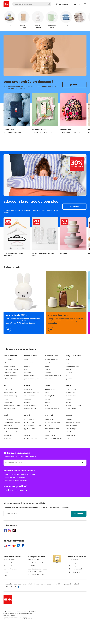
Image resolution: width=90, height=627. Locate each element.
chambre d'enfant (30, 438)
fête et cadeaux (9, 566)
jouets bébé (8, 435)
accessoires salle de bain (12, 405)
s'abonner (78, 514)
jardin (47, 405)
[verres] (45, 237)
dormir (6, 572)
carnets (47, 369)
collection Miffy (9, 379)
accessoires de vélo (52, 408)
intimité (68, 438)
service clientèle (20, 490)
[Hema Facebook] (5, 530)
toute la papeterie (51, 360)
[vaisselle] (73, 237)
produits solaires (71, 435)
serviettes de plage (11, 396)
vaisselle (69, 372)
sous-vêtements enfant (32, 425)
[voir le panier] (80, 4)
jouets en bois (71, 389)
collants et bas (50, 432)
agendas (48, 363)
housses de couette (31, 393)
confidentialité (28, 584)
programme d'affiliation (36, 574)
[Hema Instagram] (9, 530)
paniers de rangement (32, 379)
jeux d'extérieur (71, 408)
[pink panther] (73, 113)
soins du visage (71, 425)
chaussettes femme (52, 429)
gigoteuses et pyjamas (12, 422)
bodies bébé (8, 419)
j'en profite (45, 189)
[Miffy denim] (17, 113)
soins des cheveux (72, 432)
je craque (45, 67)
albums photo (50, 396)
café (67, 360)
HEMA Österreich (74, 572)
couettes (27, 399)
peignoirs (7, 399)
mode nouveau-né (10, 432)
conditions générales (43, 584)
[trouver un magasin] (83, 462)
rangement (28, 372)
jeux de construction (73, 405)
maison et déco (9, 560)
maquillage (70, 419)
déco (26, 360)
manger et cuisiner (10, 569)
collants (27, 435)
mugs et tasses (71, 363)
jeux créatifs (70, 393)
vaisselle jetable (9, 366)
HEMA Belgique (73, 566)
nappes (68, 376)
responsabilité (67, 584)
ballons (6, 363)
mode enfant (29, 419)
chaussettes (28, 432)
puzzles (68, 402)
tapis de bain (8, 402)
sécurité (77, 584)
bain (5, 575)
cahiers (47, 366)
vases (26, 369)
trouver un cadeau (10, 376)
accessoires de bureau (53, 376)
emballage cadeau (10, 372)
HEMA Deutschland (75, 569)
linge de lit (28, 389)
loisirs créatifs (50, 389)
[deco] (66, 302)
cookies (6, 587)
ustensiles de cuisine (73, 366)
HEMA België (72, 563)
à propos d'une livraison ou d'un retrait (20, 474)
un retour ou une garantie (15, 477)
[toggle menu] (85, 4)
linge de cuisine (71, 369)
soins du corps (71, 429)
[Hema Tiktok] (14, 530)
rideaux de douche (10, 408)
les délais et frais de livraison (16, 480)
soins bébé (7, 438)
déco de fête (8, 360)
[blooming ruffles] (45, 113)
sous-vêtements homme (53, 438)
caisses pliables (29, 376)
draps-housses (29, 396)
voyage (48, 399)
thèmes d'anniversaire (11, 369)
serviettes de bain (10, 393)
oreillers (27, 402)
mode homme (50, 435)
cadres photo (29, 363)
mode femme (50, 419)
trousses (48, 379)
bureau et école (9, 563)
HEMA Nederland (74, 560)
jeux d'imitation (71, 396)
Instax (47, 393)
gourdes (69, 379)
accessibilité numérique (12, 584)
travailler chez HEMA (35, 563)
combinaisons (8, 425)
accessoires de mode (52, 422)
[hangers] (17, 237)
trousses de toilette (73, 422)
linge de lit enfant (30, 405)
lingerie (47, 425)
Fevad (13, 587)
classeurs (48, 372)
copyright (56, 584)
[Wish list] (75, 4)
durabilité (31, 566)
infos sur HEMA (33, 560)
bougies (27, 366)
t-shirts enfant (29, 422)
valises (47, 402)
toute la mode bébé (11, 429)
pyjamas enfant (29, 429)
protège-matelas (30, 408)
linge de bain (8, 389)
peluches (69, 399)
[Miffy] (24, 302)
